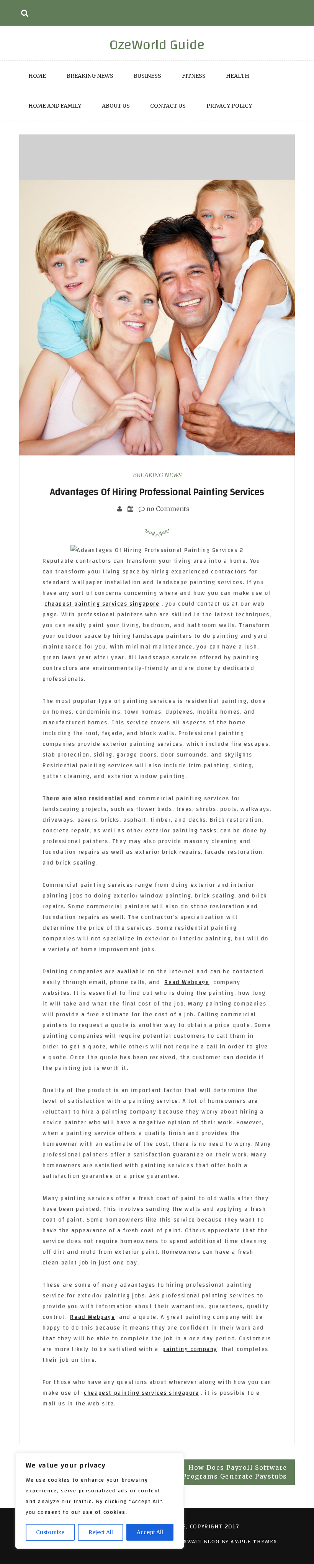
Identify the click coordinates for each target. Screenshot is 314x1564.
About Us (116, 105)
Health (237, 75)
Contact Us (168, 105)
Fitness (194, 75)
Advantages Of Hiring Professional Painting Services (157, 492)
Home (37, 75)
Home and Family (54, 105)
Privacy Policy (229, 105)
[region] (99, 1501)
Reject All (100, 1532)
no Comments (167, 509)
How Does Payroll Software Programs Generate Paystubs (234, 1472)
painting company (189, 1349)
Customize (50, 1532)
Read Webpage (186, 982)
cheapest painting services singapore (102, 604)
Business (147, 75)
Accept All (150, 1532)
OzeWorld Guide (157, 44)
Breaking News (90, 75)
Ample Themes (254, 1541)
